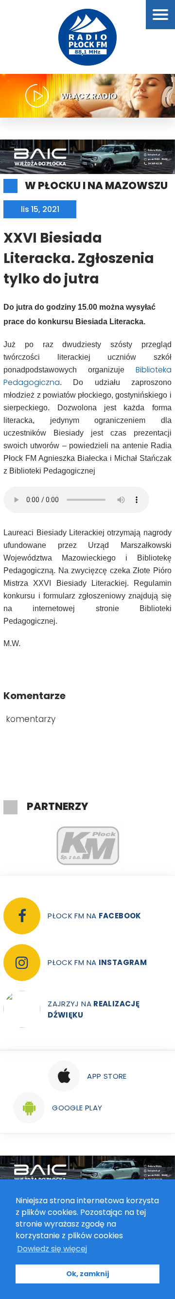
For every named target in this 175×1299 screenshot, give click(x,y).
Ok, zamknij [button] (87, 1274)
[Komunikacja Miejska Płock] (87, 846)
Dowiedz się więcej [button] (52, 1248)
